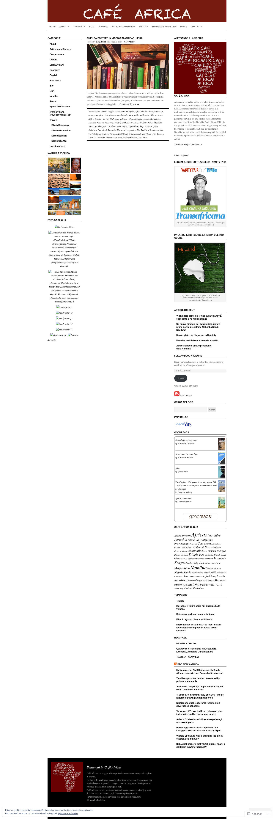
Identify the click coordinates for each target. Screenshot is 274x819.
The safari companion (126, 130)
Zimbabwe (142, 137)
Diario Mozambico (60, 130)
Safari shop (133, 126)
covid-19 (202, 547)
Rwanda (199, 576)
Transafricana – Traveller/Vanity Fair (60, 113)
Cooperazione (57, 54)
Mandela (138, 118)
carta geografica (96, 115)
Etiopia (194, 554)
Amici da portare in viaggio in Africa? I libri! (114, 38)
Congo (177, 546)
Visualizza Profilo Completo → (188, 144)
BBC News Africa (188, 664)
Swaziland (102, 130)
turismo (193, 584)
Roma (186, 576)
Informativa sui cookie (68, 813)
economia (194, 550)
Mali (201, 562)
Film (201, 554)
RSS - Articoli (186, 395)
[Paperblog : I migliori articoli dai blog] (183, 426)
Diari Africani (57, 65)
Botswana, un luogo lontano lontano (195, 614)
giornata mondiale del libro (121, 115)
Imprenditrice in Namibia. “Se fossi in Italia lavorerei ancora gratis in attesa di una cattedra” (198, 627)
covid (195, 547)
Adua (177, 468)
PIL (214, 572)
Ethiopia (184, 554)
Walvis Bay (178, 588)
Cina (200, 543)
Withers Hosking (130, 137)
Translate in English (164, 27)
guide (136, 115)
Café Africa (101, 41)
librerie (106, 118)
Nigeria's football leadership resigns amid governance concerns (198, 704)
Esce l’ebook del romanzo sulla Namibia (197, 340)
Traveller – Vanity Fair (187, 657)
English (143, 27)
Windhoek (188, 588)
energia (221, 551)
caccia (194, 543)
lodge (196, 562)
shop (141, 126)
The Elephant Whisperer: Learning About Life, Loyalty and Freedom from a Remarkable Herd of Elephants (196, 485)
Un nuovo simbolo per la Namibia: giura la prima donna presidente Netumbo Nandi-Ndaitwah (198, 327)
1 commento (129, 41)
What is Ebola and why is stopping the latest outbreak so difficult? (199, 737)
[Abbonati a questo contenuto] (175, 664)
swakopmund (208, 580)
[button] (59, 165)
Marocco (208, 562)
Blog (92, 27)
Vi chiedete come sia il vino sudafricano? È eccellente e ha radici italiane (199, 317)
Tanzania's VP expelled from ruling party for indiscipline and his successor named (199, 713)
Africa (131, 111)
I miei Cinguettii (181, 155)
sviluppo (197, 580)
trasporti (178, 584)
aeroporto (123, 111)
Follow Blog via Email (188, 355)
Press (183, 27)
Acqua (177, 535)
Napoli (210, 568)
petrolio (208, 572)
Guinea (184, 558)
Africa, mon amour (183, 498)
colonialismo (216, 543)
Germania (222, 555)
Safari (124, 126)
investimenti (207, 558)
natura (217, 568)
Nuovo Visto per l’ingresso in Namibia (196, 335)
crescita (211, 546)
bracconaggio (182, 543)
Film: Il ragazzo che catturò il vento (194, 619)
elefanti (212, 551)
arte (198, 540)
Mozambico (155, 118)
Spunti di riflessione (60, 106)
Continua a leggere (129, 104)
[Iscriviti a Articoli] (176, 395)
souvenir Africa (151, 126)
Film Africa (55, 80)
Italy (223, 558)
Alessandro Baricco (185, 457)
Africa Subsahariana (144, 111)
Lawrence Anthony (185, 492)
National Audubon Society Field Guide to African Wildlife (122, 122)
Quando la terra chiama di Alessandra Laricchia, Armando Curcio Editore (196, 650)
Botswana (158, 111)
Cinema (207, 543)
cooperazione (186, 547)
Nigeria (178, 572)
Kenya (154, 115)
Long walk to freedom (124, 118)
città (106, 115)
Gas (216, 554)
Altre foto (52, 339)
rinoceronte (221, 572)
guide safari (145, 115)
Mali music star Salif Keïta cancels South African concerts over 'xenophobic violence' (199, 671)
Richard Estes (115, 126)
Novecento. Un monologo (186, 454)
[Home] (137, 11)
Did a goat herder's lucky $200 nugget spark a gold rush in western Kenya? (200, 745)
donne (185, 550)
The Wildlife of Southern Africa (150, 130)
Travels (78, 27)
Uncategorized (57, 146)
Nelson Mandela (155, 122)
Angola (191, 540)
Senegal (214, 576)
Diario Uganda (59, 141)
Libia (186, 563)
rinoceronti (178, 576)
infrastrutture (195, 558)
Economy (55, 70)
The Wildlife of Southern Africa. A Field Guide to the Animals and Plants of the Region (126, 133)
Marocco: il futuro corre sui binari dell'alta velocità (198, 607)
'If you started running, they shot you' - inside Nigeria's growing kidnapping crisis (200, 696)
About (63, 27)
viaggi (212, 584)
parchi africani (101, 126)
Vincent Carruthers (114, 137)
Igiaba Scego (183, 471)
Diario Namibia (59, 135)
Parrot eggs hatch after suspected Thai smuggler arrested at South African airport (198, 729)
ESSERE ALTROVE (186, 643)
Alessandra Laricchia (186, 443)
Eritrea (177, 555)
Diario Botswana (60, 125)
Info (51, 85)
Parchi (91, 126)
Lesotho (98, 118)
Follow (181, 378)
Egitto (204, 551)
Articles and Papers (123, 27)
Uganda (92, 137)
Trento (185, 584)
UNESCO (101, 137)
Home (52, 27)
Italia (217, 558)
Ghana (177, 558)
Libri (52, 91)
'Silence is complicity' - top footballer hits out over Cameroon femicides (199, 688)
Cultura (53, 59)
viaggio (219, 584)
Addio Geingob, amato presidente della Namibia (194, 347)
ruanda (192, 576)
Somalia (221, 576)
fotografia (209, 554)
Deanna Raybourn (184, 501)
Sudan (190, 580)
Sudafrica (93, 130)
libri (112, 118)
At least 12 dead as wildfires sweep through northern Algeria (199, 721)
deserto (178, 551)
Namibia (103, 27)
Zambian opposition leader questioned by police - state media (198, 680)
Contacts (196, 27)
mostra (216, 562)
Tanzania (112, 130)
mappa (146, 118)
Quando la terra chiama (186, 440)
